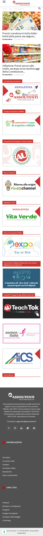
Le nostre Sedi (8, 461)
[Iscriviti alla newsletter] (21, 104)
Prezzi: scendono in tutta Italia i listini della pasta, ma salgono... (19, 35)
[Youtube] (34, 428)
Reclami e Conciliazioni (11, 506)
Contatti (5, 464)
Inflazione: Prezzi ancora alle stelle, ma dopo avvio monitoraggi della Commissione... (21, 68)
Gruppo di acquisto (10, 513)
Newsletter (7, 471)
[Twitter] (27, 428)
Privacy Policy (34, 531)
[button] (39, 10)
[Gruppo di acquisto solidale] (21, 134)
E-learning (6, 520)
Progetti (5, 510)
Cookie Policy (21, 533)
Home (4, 9)
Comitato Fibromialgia (11, 517)
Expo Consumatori (9, 475)
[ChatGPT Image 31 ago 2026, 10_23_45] (21, 318)
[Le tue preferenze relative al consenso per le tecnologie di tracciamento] (4, 532)
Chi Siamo (6, 457)
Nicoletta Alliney (7, 39)
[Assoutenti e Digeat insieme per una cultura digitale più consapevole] (21, 288)
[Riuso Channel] (21, 196)
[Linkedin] (21, 428)
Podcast (5, 502)
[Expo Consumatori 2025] (21, 256)
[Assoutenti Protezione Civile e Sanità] (21, 166)
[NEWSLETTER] (21, 226)
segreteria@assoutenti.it (26, 421)
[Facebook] (8, 428)
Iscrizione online (9, 468)
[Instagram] (15, 428)
